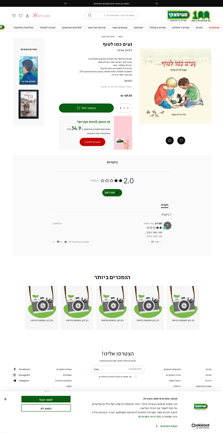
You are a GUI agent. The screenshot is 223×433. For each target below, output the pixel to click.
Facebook (24, 369)
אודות (209, 369)
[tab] (112, 162)
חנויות (209, 375)
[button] (214, 28)
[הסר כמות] (128, 108)
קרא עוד (128, 80)
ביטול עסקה (175, 380)
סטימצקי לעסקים (172, 369)
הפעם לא (46, 408)
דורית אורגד (124, 50)
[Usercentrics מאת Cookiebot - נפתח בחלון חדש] (200, 426)
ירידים (208, 380)
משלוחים (67, 375)
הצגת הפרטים (168, 426)
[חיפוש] (90, 15)
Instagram (24, 375)
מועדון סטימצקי (204, 386)
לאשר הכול (46, 399)
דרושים (177, 386)
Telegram (24, 380)
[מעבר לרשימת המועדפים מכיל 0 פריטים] (20, 15)
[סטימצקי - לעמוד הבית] (189, 21)
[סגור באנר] (5, 399)
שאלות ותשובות (64, 369)
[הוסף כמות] (120, 108)
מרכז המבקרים (173, 375)
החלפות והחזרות (63, 380)
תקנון (69, 386)
